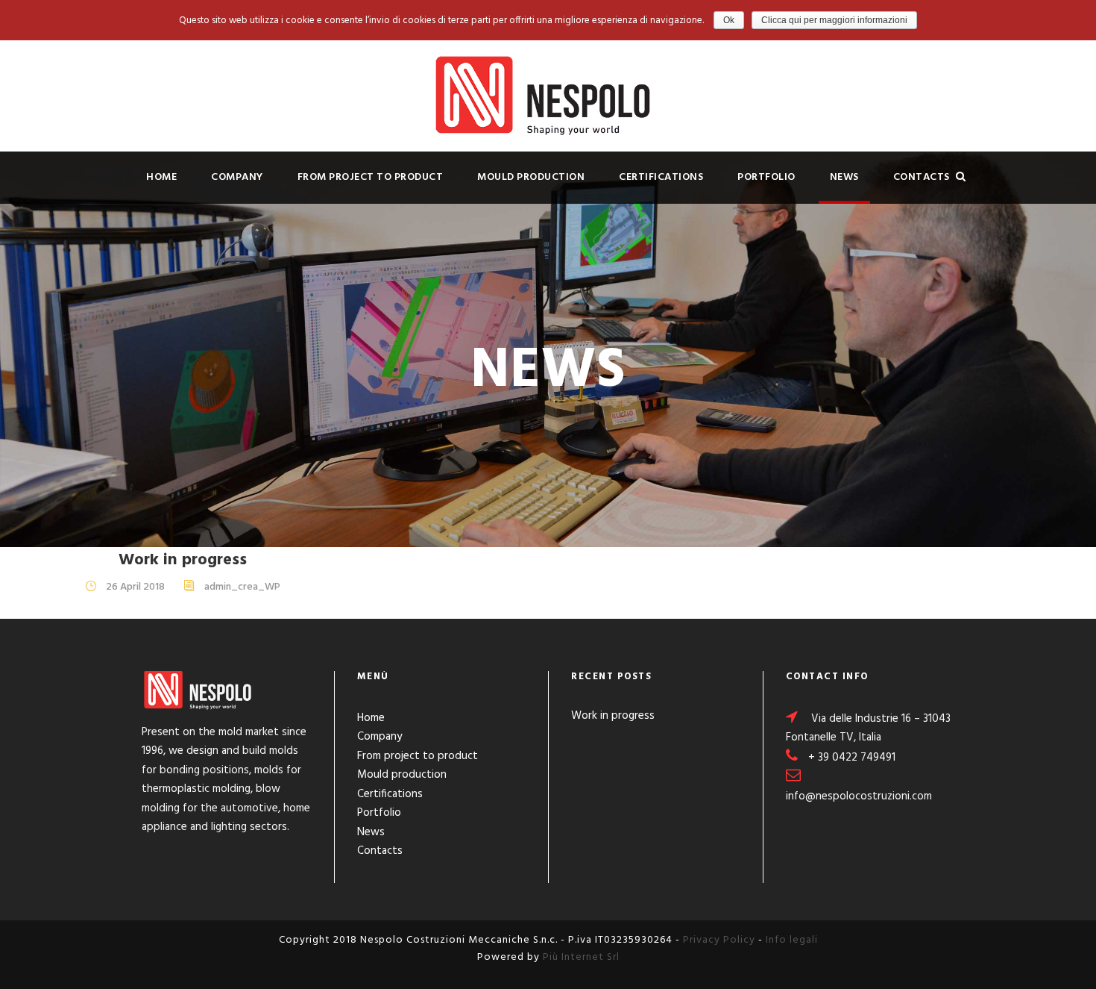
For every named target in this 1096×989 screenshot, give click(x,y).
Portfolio (766, 177)
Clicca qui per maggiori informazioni (834, 20)
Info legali (792, 940)
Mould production (531, 177)
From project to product (370, 177)
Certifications (661, 177)
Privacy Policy (719, 940)
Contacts (921, 177)
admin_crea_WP (242, 587)
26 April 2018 (135, 587)
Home (161, 177)
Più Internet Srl (581, 957)
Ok (728, 20)
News (844, 177)
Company (237, 177)
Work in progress (183, 560)
